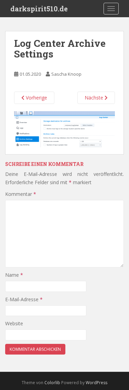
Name (14, 275)
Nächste (95, 97)
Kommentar (20, 194)
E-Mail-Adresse (24, 299)
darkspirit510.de (39, 8)
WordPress (96, 383)
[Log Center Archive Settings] (64, 128)
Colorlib (52, 383)
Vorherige (35, 97)
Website (14, 323)
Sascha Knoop (66, 74)
